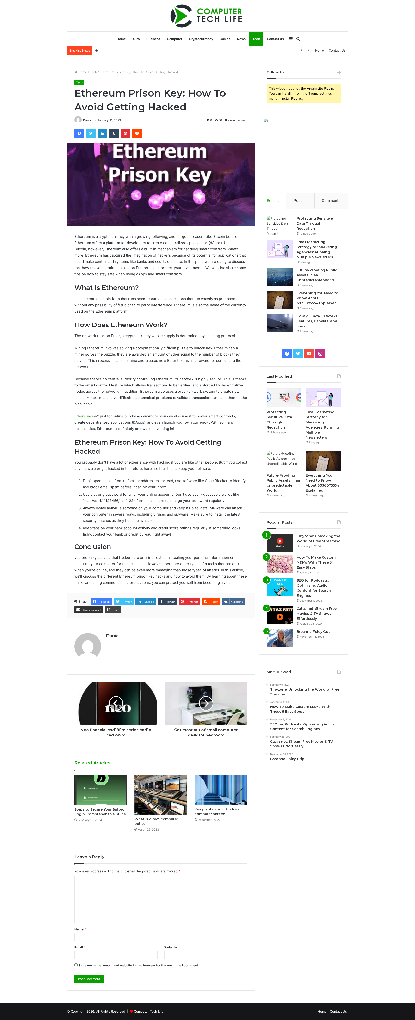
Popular (300, 200)
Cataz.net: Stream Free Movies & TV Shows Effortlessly (317, 613)
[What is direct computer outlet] (160, 795)
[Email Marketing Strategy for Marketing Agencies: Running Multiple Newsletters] (280, 249)
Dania (87, 120)
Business (153, 39)
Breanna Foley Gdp (314, 631)
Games (225, 39)
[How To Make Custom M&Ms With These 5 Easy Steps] (280, 564)
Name (80, 929)
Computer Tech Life (149, 1011)
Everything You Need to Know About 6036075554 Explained (317, 298)
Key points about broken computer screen (217, 811)
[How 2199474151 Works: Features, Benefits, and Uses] (280, 323)
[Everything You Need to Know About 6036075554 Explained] (280, 300)
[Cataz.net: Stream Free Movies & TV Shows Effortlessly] (280, 615)
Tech (256, 39)
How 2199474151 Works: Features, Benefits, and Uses (135, 50)
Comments (331, 200)
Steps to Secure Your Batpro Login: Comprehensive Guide (100, 811)
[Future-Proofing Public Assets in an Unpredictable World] (280, 277)
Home (121, 39)
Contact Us (275, 39)
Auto (136, 39)
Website (170, 947)
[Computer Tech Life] (207, 15)
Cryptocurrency (201, 39)
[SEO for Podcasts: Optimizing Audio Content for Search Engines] (280, 587)
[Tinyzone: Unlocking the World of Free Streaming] (280, 543)
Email (79, 947)
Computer (174, 39)
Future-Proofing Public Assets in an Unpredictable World (317, 275)
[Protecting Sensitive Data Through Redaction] (280, 226)
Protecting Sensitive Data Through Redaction (315, 223)
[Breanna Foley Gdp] (280, 638)
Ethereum (82, 416)
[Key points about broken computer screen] (221, 790)
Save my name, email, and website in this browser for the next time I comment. (139, 965)
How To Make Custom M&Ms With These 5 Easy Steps (316, 562)
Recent (273, 200)
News (241, 39)
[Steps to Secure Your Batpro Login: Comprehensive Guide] (100, 790)
